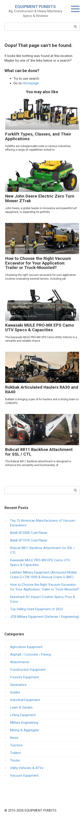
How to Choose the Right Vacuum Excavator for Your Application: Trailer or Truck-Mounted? (38, 263)
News (14, 738)
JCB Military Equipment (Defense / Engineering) (44, 617)
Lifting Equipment (23, 715)
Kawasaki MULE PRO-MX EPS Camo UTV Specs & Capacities (39, 327)
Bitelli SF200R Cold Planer (28, 533)
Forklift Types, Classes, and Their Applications (38, 136)
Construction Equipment (28, 670)
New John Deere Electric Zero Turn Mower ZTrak (39, 198)
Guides (15, 692)
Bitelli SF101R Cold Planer (28, 540)
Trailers (15, 753)
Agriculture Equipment (26, 647)
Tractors (16, 745)
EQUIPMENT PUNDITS (35, 6)
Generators (18, 685)
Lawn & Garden (21, 707)
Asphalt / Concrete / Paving (30, 654)
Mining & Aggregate (24, 730)
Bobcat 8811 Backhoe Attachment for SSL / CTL (39, 452)
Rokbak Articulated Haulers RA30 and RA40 (41, 389)
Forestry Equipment (24, 677)
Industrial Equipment (25, 700)
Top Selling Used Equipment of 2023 (36, 609)
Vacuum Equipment (24, 776)
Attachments (19, 662)
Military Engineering (24, 723)
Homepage (31, 83)
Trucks (15, 760)
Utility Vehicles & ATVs (26, 768)
